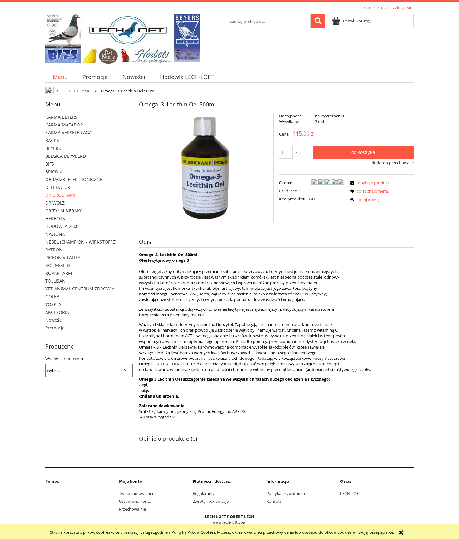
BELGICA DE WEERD (65, 156)
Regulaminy (204, 493)
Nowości (54, 320)
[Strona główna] (122, 37)
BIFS (49, 164)
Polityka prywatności (285, 493)
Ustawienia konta (135, 501)
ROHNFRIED (57, 265)
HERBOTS (55, 218)
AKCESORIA (57, 312)
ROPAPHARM (58, 273)
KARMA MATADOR (64, 125)
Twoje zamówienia (136, 493)
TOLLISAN (55, 281)
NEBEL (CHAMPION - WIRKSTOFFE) (80, 242)
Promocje (55, 328)
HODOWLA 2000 (62, 226)
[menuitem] (60, 77)
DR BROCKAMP (60, 195)
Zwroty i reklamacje (211, 501)
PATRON (53, 250)
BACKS (52, 140)
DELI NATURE (59, 187)
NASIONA (55, 234)
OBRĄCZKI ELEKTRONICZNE (73, 179)
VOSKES (53, 304)
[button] (368, 182)
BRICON (53, 172)
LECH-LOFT (350, 493)
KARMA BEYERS (61, 117)
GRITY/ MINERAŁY (63, 211)
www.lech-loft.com (229, 522)
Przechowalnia (132, 509)
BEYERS (53, 148)
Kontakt (273, 501)
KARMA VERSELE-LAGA (68, 133)
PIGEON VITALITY (62, 257)
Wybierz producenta (64, 358)
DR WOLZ (55, 203)
